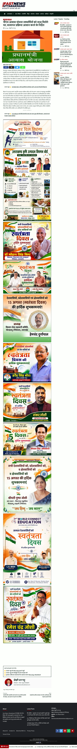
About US (5, 731)
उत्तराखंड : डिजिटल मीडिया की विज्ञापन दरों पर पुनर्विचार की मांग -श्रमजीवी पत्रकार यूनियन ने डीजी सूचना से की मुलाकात (66, 81)
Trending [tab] (66, 19)
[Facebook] (6, 67)
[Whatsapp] (22, 67)
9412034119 (38, 675)
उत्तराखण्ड (9, 14)
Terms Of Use (6, 734)
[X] (11, 67)
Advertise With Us (20, 731)
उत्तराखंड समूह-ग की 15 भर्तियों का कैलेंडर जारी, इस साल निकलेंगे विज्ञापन (66, 53)
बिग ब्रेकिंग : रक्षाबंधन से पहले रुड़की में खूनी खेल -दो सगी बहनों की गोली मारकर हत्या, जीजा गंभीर (66, 27)
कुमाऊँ (68, 35)
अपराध (42, 14)
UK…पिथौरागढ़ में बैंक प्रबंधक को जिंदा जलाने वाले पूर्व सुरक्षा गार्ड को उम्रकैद (65, 41)
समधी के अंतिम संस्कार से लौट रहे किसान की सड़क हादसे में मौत (40, 695)
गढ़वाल (68, 23)
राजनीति (24, 14)
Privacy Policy (30, 731)
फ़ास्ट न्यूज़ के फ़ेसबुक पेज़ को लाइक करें (17, 673)
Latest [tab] (56, 19)
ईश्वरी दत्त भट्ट (12, 28)
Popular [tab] (60, 19)
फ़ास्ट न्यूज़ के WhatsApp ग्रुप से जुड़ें (15, 671)
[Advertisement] (27, 654)
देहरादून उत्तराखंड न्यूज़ (10, 690)
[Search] (74, 10)
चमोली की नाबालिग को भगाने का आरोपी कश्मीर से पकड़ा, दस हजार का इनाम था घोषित (14, 695)
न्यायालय (61, 37)
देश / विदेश (18, 14)
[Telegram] (17, 67)
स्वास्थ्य (33, 14)
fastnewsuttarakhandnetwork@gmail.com (62, 718)
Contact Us (12, 731)
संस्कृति (51, 14)
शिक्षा (28, 14)
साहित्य (47, 14)
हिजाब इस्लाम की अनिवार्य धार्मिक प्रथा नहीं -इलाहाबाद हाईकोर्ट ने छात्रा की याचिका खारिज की (66, 65)
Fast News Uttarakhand (40, 739)
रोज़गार (37, 14)
